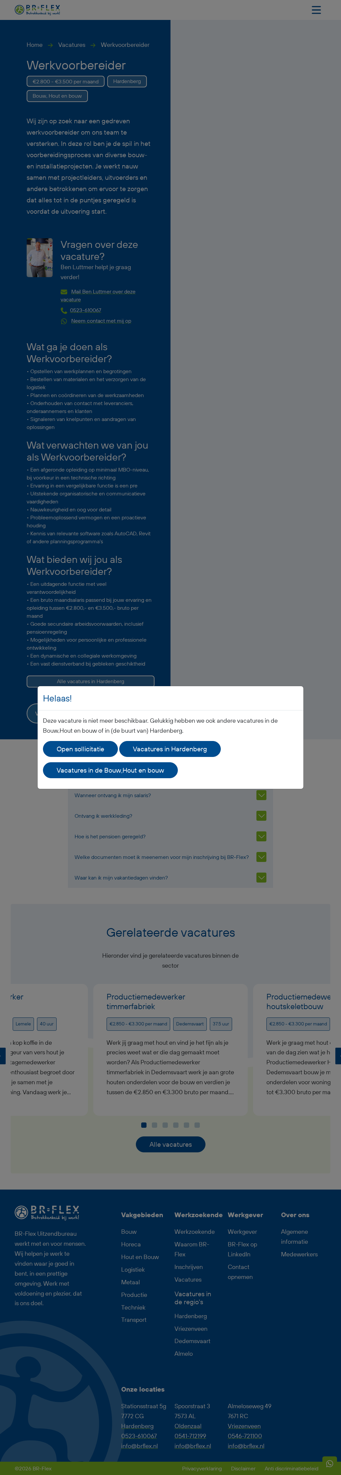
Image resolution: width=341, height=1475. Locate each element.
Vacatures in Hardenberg (170, 749)
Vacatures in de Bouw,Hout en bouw (110, 770)
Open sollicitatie (80, 749)
